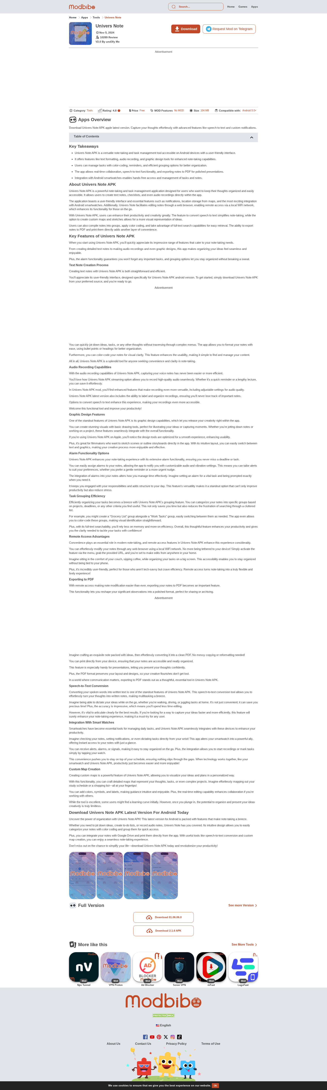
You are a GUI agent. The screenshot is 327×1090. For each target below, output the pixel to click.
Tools (96, 17)
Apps (84, 17)
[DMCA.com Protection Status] (163, 1016)
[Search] (173, 6)
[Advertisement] (163, 79)
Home (72, 17)
